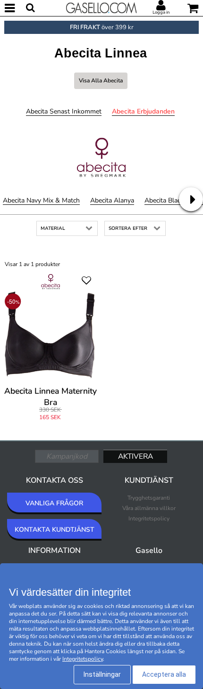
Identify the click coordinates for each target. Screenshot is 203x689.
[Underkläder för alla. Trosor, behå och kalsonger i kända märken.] (101, 7)
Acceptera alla (164, 674)
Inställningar (102, 674)
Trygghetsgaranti (148, 498)
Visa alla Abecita (101, 80)
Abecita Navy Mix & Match (41, 200)
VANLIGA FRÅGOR (54, 503)
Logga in (160, 12)
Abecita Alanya (112, 200)
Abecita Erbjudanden (143, 111)
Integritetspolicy (148, 518)
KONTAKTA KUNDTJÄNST (54, 529)
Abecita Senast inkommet (64, 111)
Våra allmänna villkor (149, 508)
